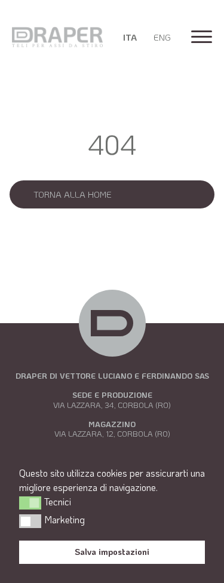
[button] (30, 503)
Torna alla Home (72, 194)
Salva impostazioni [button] (112, 551)
